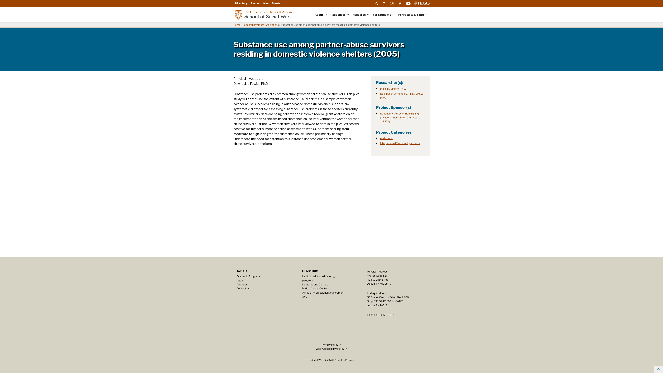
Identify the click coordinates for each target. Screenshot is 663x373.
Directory (241, 3)
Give (265, 3)
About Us (242, 284)
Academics (337, 14)
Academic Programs (249, 276)
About (319, 14)
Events (276, 3)
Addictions (272, 24)
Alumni (255, 3)
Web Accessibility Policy (330, 348)
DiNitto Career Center (315, 288)
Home (237, 24)
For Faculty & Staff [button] (411, 14)
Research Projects (253, 24)
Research (359, 14)
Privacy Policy (330, 344)
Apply (240, 280)
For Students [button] (382, 14)
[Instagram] (392, 3)
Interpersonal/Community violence (400, 143)
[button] (376, 3)
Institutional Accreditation (317, 276)
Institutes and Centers (315, 284)
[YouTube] (408, 3)
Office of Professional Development (323, 292)
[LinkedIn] (383, 3)
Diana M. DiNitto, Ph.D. (393, 88)
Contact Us (243, 288)
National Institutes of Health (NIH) (399, 113)
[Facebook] (400, 3)
